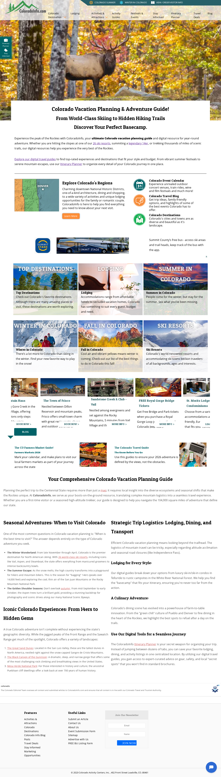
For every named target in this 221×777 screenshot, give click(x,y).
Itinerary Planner (176, 15)
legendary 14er (138, 143)
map (103, 490)
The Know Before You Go (128, 452)
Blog (210, 13)
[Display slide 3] (210, 88)
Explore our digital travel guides (35, 159)
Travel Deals (197, 15)
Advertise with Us (78, 739)
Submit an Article (78, 719)
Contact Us (74, 723)
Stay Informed (158, 15)
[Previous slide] (92, 88)
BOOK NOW (23, 424)
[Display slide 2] (207, 88)
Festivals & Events (137, 15)
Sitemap (73, 735)
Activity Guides (116, 15)
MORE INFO (70, 424)
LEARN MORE (165, 424)
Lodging (75, 13)
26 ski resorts (101, 143)
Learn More (70, 216)
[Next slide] (128, 88)
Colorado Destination (54, 15)
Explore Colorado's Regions (87, 183)
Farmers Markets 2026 (27, 452)
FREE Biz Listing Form (80, 743)
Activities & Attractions (98, 15)
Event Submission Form (81, 731)
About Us (73, 727)
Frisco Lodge (195, 397)
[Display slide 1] (204, 88)
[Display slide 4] (213, 88)
